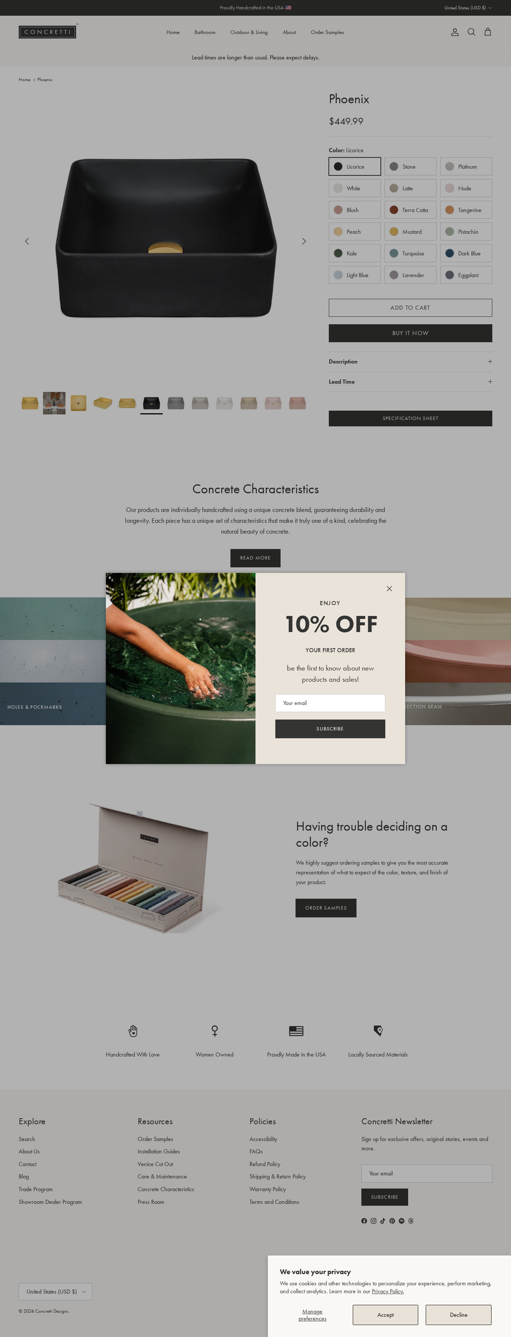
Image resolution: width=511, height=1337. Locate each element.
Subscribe (330, 729)
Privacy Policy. (388, 1291)
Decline (459, 1314)
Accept (385, 1314)
